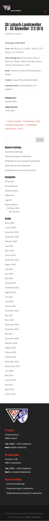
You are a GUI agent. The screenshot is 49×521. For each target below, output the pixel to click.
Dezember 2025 (12, 232)
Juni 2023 (9, 301)
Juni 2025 (9, 246)
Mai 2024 (9, 278)
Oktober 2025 (11, 241)
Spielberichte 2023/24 (13, 34)
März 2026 (9, 223)
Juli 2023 (9, 297)
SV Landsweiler (11, 186)
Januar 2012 (10, 394)
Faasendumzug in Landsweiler (18, 156)
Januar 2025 (10, 255)
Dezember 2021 (12, 324)
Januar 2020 (10, 357)
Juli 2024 (9, 269)
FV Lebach (9, 181)
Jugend (8, 200)
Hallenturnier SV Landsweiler (18, 165)
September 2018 (12, 366)
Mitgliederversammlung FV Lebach (20, 170)
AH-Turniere (14, 211)
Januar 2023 (10, 306)
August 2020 (10, 347)
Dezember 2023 (12, 287)
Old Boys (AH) (13, 208)
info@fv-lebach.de (18, 447)
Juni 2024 (9, 273)
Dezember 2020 (12, 338)
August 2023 (10, 292)
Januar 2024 (10, 283)
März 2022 (9, 320)
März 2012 (9, 389)
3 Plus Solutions (33, 517)
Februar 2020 (10, 352)
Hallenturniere (11, 190)
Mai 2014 (9, 375)
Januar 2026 (10, 227)
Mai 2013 (9, 384)
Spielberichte (11, 101)
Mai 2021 (9, 333)
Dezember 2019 (12, 361)
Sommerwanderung (14, 151)
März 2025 (9, 250)
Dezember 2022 (12, 310)
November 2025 (12, 236)
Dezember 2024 (12, 259)
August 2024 (10, 264)
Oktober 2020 (11, 343)
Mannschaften (11, 204)
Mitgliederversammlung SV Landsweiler (22, 161)
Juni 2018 (9, 370)
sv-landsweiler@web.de (20, 472)
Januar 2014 (10, 380)
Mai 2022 (9, 315)
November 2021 (12, 329)
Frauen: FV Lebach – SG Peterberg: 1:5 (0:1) (22, 121)
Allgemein (9, 195)
